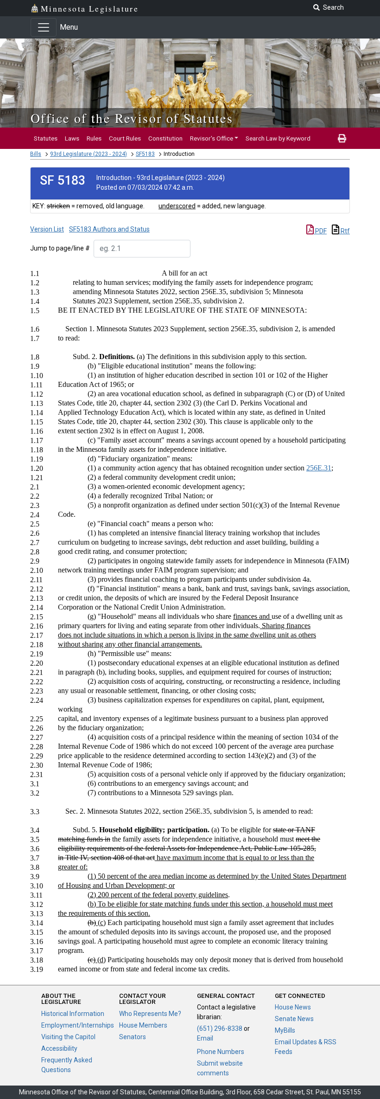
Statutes (45, 138)
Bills (35, 154)
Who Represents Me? (150, 1013)
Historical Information (72, 1013)
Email (205, 1038)
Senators (132, 1037)
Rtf (344, 231)
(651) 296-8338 (219, 1028)
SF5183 (145, 154)
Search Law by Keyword (278, 138)
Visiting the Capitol (68, 1037)
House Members (143, 1025)
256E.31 (318, 468)
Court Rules (125, 138)
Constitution (165, 138)
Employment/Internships (77, 1025)
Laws (72, 138)
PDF (320, 231)
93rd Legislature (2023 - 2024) (88, 154)
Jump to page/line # (60, 248)
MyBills (285, 1030)
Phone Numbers (220, 1051)
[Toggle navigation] (44, 27)
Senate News (294, 1018)
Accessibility (59, 1048)
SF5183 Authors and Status (109, 229)
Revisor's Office (211, 138)
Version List (47, 229)
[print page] (342, 138)
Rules (94, 138)
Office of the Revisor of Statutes (132, 118)
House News (293, 1007)
